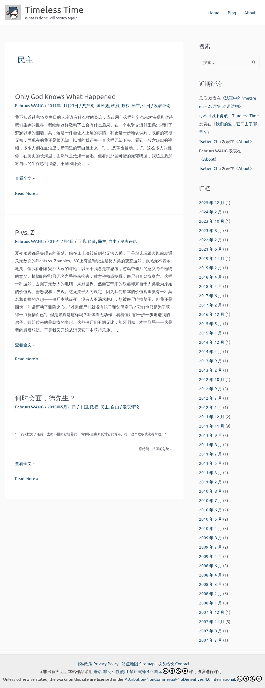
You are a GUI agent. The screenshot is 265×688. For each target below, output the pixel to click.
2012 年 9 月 (210, 388)
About (250, 12)
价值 (92, 241)
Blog (232, 12)
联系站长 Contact (173, 663)
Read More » (26, 193)
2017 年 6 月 (210, 295)
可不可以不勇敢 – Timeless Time (229, 115)
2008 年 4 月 (210, 574)
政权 (125, 105)
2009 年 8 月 (210, 537)
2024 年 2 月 (210, 211)
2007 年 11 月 (211, 621)
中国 (84, 406)
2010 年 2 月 (210, 528)
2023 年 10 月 (211, 220)
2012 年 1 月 (210, 407)
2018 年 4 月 (210, 276)
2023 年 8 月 (210, 230)
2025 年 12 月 (211, 202)
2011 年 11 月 (211, 425)
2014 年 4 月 (210, 351)
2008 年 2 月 (210, 593)
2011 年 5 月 (210, 463)
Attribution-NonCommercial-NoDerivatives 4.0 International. (180, 679)
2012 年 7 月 (210, 397)
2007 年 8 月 (210, 630)
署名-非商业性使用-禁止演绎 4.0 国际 (128, 671)
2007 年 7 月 (210, 639)
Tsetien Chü (210, 141)
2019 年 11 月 (211, 258)
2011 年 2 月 (210, 481)
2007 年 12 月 (211, 612)
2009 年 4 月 (210, 556)
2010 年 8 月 (210, 490)
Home (213, 12)
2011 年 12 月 (211, 416)
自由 (112, 241)
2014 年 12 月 (211, 342)
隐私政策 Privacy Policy (97, 663)
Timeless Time (54, 9)
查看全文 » (25, 178)
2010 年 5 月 (210, 518)
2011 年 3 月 (210, 472)
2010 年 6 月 (210, 509)
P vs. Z (24, 232)
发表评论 (162, 105)
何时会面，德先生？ (45, 398)
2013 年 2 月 (210, 369)
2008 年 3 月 (210, 584)
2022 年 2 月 (210, 239)
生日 (146, 105)
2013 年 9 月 (210, 360)
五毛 (81, 241)
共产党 (88, 105)
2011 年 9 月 (210, 435)
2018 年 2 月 (210, 286)
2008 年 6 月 (210, 565)
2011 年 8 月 (210, 444)
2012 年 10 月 (211, 379)
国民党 (103, 105)
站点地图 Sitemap (138, 663)
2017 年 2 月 (210, 304)
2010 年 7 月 (210, 500)
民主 (136, 105)
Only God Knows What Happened (65, 97)
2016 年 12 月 (211, 314)
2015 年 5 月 (210, 323)
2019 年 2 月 (210, 267)
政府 (115, 105)
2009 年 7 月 (210, 546)
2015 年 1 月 (210, 332)
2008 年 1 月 (210, 602)
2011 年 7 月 (210, 453)
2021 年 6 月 (210, 248)
